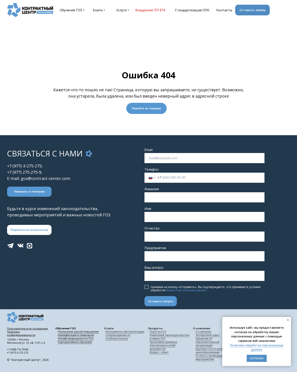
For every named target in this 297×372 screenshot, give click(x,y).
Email (148, 150)
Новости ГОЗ (158, 331)
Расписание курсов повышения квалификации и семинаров (78, 333)
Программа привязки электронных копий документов (163, 345)
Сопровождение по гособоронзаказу (118, 336)
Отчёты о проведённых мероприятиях (211, 357)
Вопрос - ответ (159, 352)
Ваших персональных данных (186, 290)
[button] (252, 10)
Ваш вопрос (154, 267)
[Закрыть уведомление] (288, 320)
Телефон (151, 169)
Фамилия (151, 189)
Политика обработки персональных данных (256, 347)
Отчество (152, 228)
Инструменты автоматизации (124, 331)
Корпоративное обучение (75, 342)
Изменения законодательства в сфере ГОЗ (169, 336)
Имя (147, 208)
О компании (203, 331)
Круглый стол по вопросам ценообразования (213, 350)
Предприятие (155, 248)
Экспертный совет (208, 335)
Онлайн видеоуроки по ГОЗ (75, 338)
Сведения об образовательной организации (207, 342)
